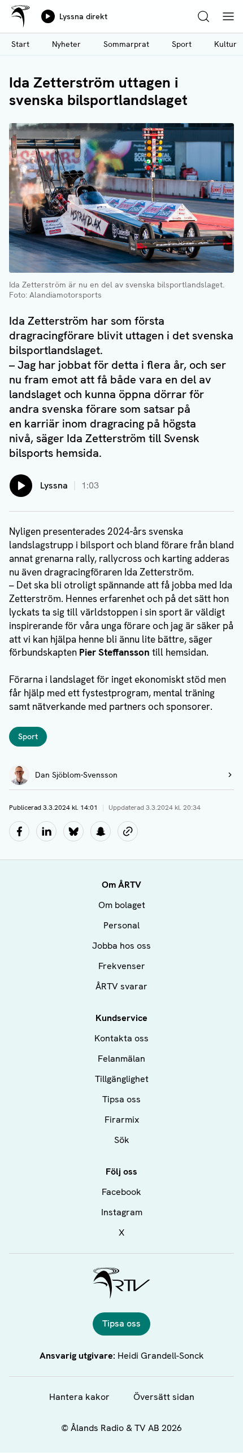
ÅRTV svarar (121, 986)
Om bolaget (121, 905)
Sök (121, 1140)
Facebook (121, 1192)
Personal (121, 925)
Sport (182, 44)
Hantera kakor (79, 1397)
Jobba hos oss (121, 946)
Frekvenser (121, 966)
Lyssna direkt (83, 16)
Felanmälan (121, 1058)
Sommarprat (126, 44)
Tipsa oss (121, 1099)
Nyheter (66, 44)
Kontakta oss (121, 1038)
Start (20, 44)
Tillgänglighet (122, 1079)
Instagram (121, 1212)
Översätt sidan (163, 1397)
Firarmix (122, 1119)
